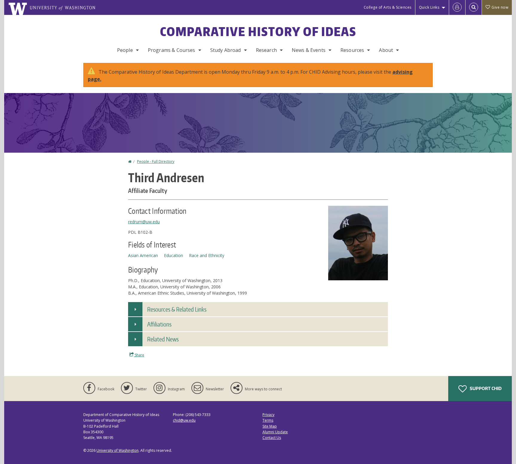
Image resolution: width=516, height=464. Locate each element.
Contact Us (271, 437)
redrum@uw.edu (144, 222)
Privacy (268, 414)
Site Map (269, 426)
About (386, 50)
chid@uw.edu (184, 420)
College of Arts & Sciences (387, 7)
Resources (352, 50)
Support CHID (485, 388)
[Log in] (457, 7)
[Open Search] (474, 7)
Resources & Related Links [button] (176, 309)
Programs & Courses (171, 50)
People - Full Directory (155, 161)
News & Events (308, 50)
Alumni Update (275, 431)
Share (139, 355)
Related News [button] (163, 339)
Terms (267, 420)
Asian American (143, 255)
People (125, 50)
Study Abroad (225, 50)
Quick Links (429, 7)
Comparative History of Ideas (258, 32)
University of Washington (117, 450)
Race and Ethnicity (206, 255)
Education (173, 255)
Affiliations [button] (159, 324)
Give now (500, 7)
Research (266, 50)
